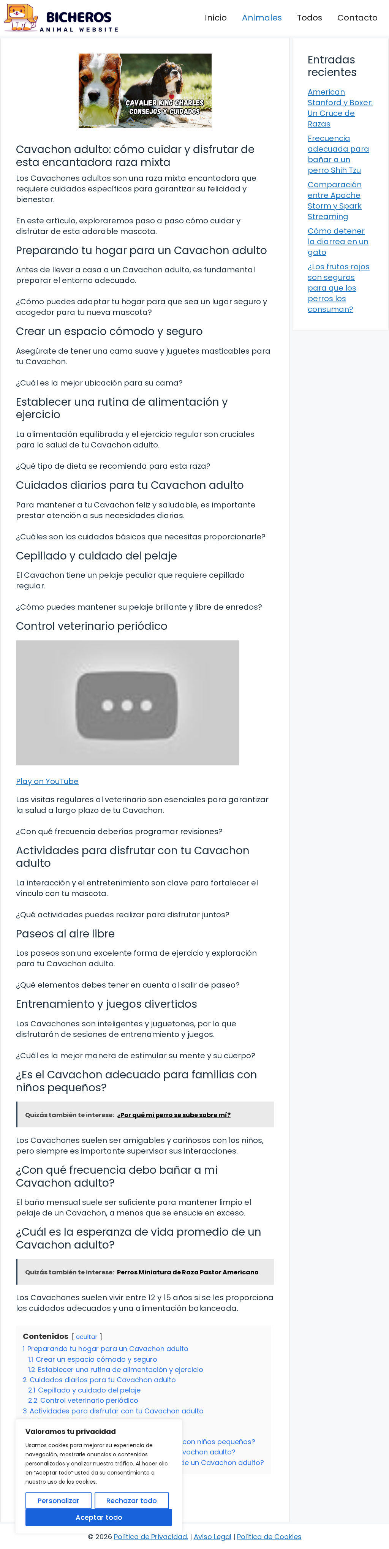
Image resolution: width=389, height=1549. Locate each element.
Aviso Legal (212, 1536)
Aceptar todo (99, 1517)
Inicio (216, 18)
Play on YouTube (47, 781)
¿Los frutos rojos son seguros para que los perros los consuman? (339, 288)
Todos (309, 18)
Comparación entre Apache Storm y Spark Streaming (335, 200)
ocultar (87, 1336)
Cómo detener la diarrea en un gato (338, 242)
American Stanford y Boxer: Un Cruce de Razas (340, 108)
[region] (98, 1476)
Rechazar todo (131, 1500)
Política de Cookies (269, 1536)
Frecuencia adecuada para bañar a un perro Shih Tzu (338, 154)
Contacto (357, 18)
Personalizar (58, 1500)
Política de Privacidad (150, 1536)
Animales (262, 18)
